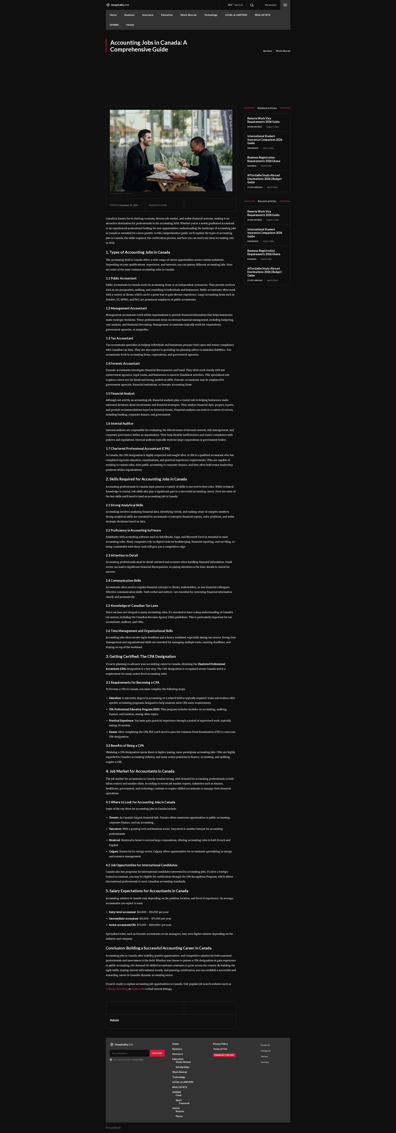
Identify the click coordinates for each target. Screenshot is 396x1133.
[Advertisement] (198, 76)
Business (267, 50)
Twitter (264, 1056)
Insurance (252, 148)
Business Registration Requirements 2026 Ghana (263, 159)
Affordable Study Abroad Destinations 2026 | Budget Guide (264, 178)
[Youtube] (256, 1062)
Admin (114, 1020)
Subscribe (157, 1053)
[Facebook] (191, 205)
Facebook (265, 1045)
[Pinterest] (205, 205)
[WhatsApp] (212, 205)
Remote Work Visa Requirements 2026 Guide (263, 120)
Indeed (110, 988)
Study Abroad (254, 187)
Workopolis (138, 988)
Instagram (266, 1050)
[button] (252, 5)
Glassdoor (121, 988)
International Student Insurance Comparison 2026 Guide (264, 139)
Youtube (265, 1062)
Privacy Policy (138, 1060)
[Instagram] (256, 1051)
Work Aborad (283, 50)
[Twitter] (198, 205)
